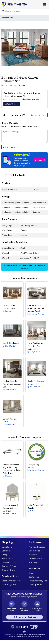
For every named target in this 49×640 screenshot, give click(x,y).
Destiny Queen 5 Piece (9, 307)
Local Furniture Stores (11, 580)
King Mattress (33, 466)
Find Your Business (37, 547)
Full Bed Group (11, 343)
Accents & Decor (9, 566)
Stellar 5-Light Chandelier (35, 506)
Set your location (11, 103)
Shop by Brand (8, 570)
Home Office (7, 558)
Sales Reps (33, 562)
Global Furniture (10, 346)
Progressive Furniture (16, 84)
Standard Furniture (35, 386)
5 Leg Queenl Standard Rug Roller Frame (11, 469)
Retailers (33, 554)
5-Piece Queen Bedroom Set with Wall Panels (35, 308)
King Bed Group (10, 420)
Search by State (9, 584)
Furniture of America (36, 314)
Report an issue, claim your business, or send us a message (24, 267)
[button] (45, 4)
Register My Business (24, 617)
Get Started (40, 160)
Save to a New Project (39, 115)
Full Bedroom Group (35, 382)
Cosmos (8, 311)
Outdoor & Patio (9, 562)
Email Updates (35, 584)
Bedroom (6, 550)
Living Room (7, 547)
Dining (4, 554)
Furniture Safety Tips (38, 580)
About (31, 573)
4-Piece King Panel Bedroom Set (35, 346)
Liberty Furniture (34, 352)
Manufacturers (35, 558)
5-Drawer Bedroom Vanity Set (10, 508)
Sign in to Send (9, 147)
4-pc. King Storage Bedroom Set (12, 384)
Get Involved (34, 550)
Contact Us (34, 577)
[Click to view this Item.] (12, 292)
